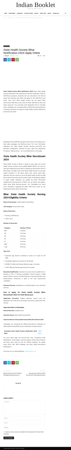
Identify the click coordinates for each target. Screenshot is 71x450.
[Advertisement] (24, 32)
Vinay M (7, 55)
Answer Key (20, 13)
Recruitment (12, 13)
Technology (56, 13)
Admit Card (43, 13)
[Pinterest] (13, 59)
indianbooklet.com (30, 351)
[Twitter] (9, 59)
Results (36, 13)
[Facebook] (5, 59)
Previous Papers (28, 13)
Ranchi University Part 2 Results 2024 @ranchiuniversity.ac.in (12, 374)
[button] (65, 13)
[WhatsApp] (17, 59)
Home (5, 13)
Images (49, 13)
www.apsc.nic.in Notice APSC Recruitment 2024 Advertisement (35, 374)
